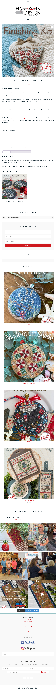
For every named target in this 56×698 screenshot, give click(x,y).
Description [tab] (6, 151)
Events (28, 629)
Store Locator (28, 626)
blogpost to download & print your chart (21, 118)
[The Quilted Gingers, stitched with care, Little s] (14, 537)
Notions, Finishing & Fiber (23, 147)
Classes (28, 628)
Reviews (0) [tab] (27, 151)
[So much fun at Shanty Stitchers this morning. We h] (42, 566)
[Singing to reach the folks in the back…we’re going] (14, 594)
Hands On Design (28, 11)
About (28, 623)
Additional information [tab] (17, 151)
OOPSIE (28, 631)
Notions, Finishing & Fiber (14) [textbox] (27, 217)
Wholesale (28, 624)
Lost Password (28, 621)
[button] (52, 27)
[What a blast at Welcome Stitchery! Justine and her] (14, 566)
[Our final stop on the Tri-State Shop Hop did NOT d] (42, 537)
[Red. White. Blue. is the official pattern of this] (42, 594)
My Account (28, 619)
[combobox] (28, 217)
